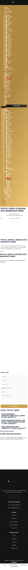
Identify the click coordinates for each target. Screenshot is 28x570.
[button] (3, 107)
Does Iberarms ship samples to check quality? (13, 427)
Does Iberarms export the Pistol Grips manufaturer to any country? (13, 422)
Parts (6, 70)
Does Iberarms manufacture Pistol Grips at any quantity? (13, 415)
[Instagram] (10, 496)
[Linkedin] (14, 496)
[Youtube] (18, 496)
